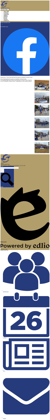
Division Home (6, 24)
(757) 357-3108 (22, 165)
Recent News (3, 77)
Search (1, 166)
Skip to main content (4, 1)
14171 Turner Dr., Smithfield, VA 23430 (8, 165)
